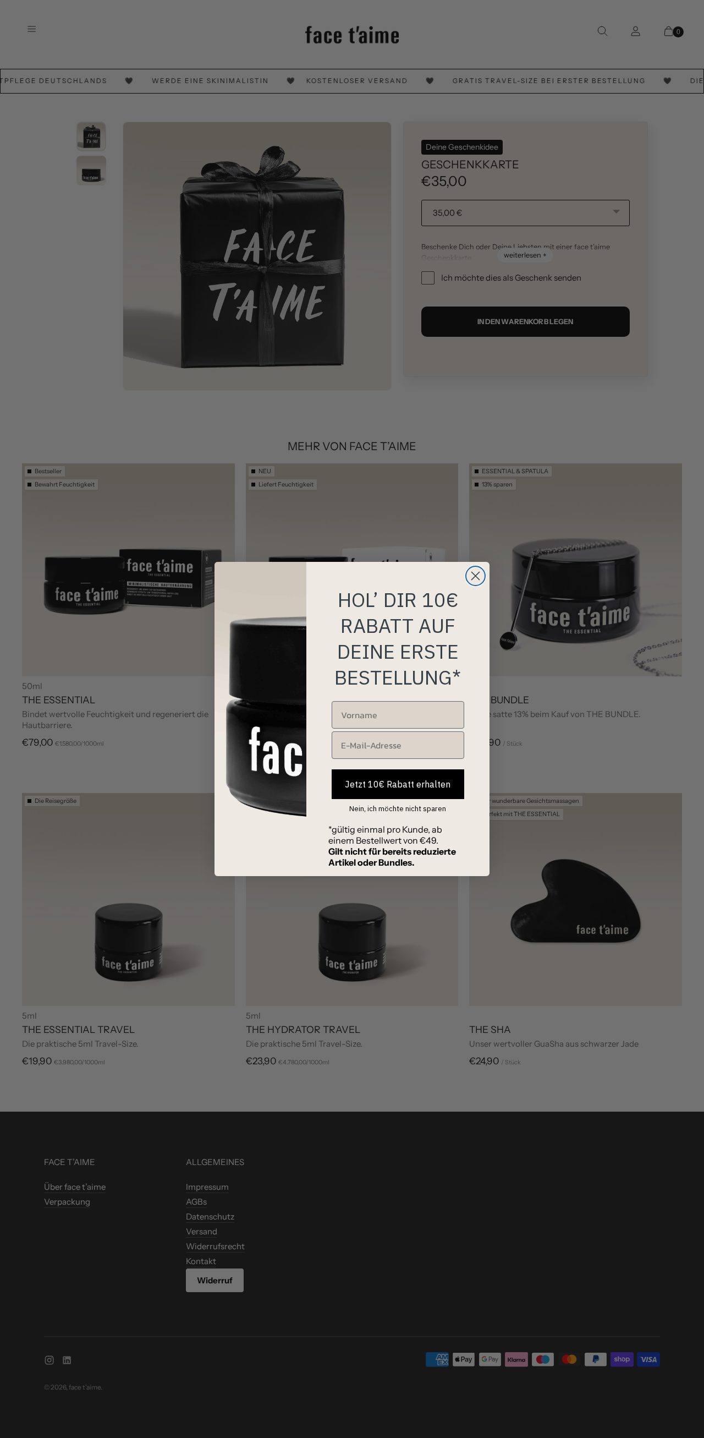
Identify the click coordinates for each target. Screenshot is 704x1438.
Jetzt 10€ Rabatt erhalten (397, 784)
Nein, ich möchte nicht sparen (397, 808)
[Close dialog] (475, 576)
